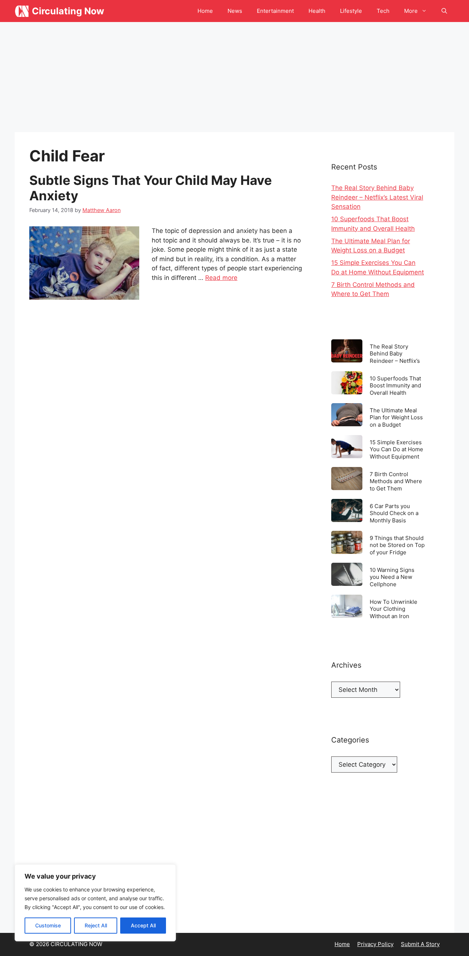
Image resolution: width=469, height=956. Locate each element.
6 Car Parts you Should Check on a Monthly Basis (394, 513)
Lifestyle (351, 10)
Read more (221, 277)
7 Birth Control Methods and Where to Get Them (396, 481)
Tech (383, 10)
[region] (95, 902)
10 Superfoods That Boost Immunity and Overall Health (395, 385)
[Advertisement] (234, 77)
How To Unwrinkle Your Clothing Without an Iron (393, 608)
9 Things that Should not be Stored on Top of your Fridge (397, 544)
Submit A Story (420, 944)
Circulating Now (68, 11)
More (411, 10)
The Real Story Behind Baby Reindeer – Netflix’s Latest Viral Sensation (377, 197)
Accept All (143, 925)
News (235, 10)
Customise (48, 925)
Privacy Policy (375, 944)
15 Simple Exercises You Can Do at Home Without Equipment (396, 449)
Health (317, 10)
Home (205, 10)
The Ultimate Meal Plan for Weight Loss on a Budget (396, 417)
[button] (444, 11)
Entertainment (275, 10)
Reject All (96, 925)
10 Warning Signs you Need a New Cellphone (392, 576)
